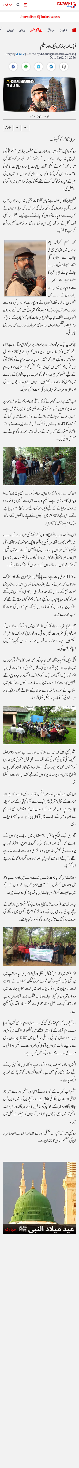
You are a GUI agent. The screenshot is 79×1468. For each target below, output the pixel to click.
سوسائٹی (51, 30)
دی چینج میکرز (36, 30)
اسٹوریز (63, 30)
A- (25, 128)
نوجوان (10, 30)
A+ (8, 128)
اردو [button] (5, 5)
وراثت (22, 30)
